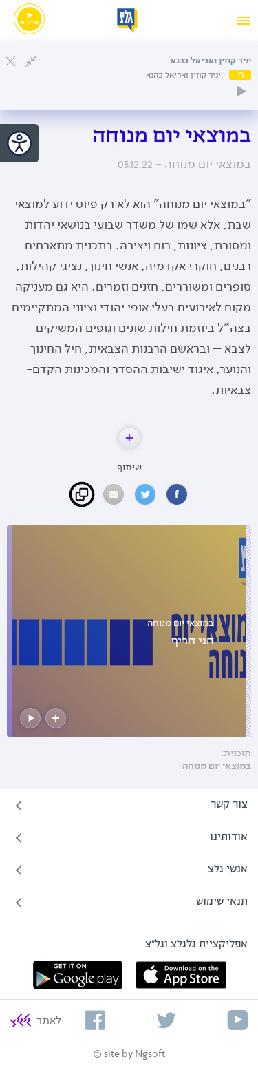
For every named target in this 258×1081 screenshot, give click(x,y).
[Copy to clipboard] (82, 494)
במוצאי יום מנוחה (216, 766)
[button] (129, 438)
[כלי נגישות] (19, 143)
